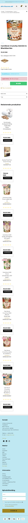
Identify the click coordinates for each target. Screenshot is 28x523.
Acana (3, 448)
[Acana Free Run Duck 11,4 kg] (7, 152)
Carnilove (4, 457)
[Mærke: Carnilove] (5, 62)
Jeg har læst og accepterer (11, 505)
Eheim (3, 460)
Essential (4, 462)
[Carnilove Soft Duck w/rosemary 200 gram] (7, 264)
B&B (3, 452)
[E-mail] (14, 498)
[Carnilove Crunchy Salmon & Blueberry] (7, 379)
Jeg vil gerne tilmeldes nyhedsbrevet (14, 502)
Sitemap (4, 438)
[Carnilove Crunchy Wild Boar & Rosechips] (7, 303)
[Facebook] (4, 441)
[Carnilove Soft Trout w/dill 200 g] (7, 189)
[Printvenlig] (26, 11)
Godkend (12, 510)
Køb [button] (19, 83)
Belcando (4, 454)
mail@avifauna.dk (10, 435)
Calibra (4, 455)
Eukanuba (4, 464)
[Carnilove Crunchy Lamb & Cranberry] (7, 342)
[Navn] (14, 494)
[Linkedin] (7, 441)
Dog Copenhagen (6, 459)
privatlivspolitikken (9, 506)
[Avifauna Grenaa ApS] (7, 6)
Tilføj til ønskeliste (6, 88)
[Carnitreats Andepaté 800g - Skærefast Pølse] (7, 114)
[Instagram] (10, 441)
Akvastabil (4, 450)
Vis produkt (7, 140)
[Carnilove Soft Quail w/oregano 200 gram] (7, 227)
